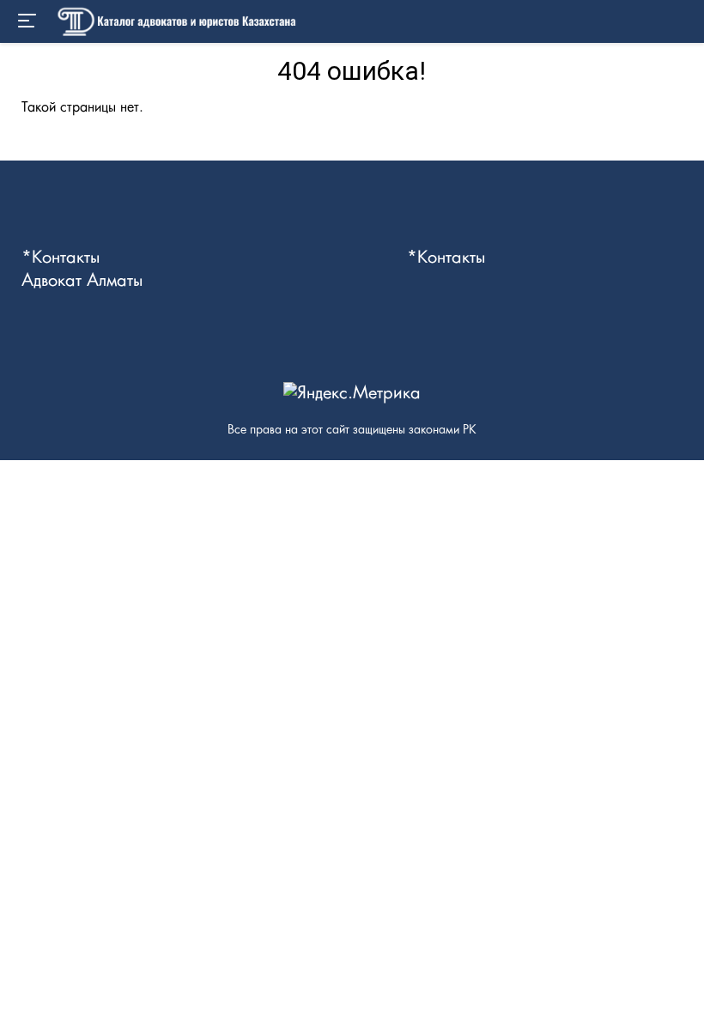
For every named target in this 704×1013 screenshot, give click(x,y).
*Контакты (60, 257)
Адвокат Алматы (82, 280)
